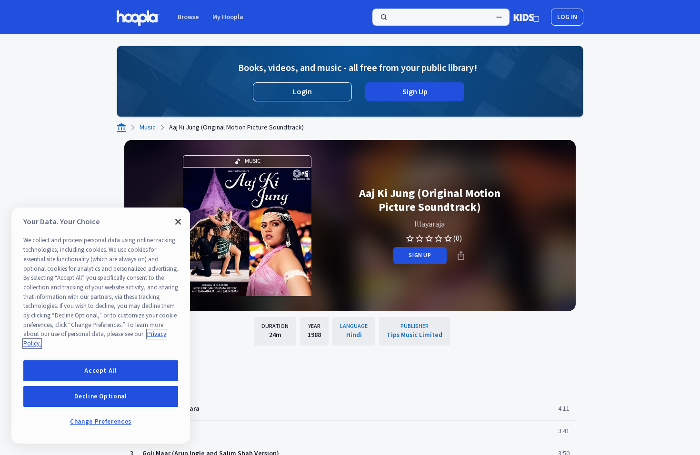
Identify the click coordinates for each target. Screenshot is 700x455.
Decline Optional (100, 396)
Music (148, 127)
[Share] (461, 255)
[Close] (178, 221)
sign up (420, 255)
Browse (188, 17)
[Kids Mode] (526, 17)
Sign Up (415, 92)
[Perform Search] (441, 17)
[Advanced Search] (499, 17)
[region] (100, 326)
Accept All (100, 370)
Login (302, 92)
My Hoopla (227, 17)
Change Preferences (100, 421)
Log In (567, 17)
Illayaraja (429, 224)
